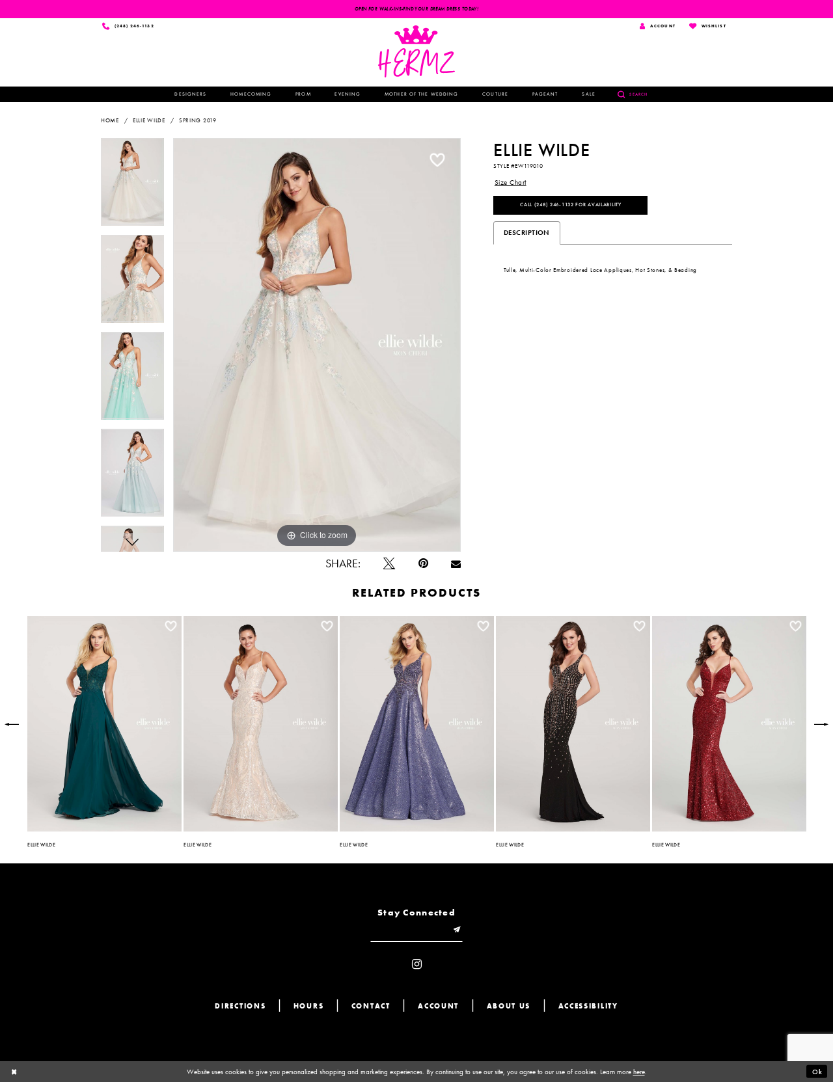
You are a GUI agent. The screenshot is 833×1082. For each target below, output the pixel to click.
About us (509, 1006)
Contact (370, 1006)
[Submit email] (457, 931)
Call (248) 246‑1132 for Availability (570, 204)
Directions (240, 1006)
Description (527, 232)
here (639, 1071)
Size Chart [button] (510, 182)
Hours (309, 1006)
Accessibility (588, 1006)
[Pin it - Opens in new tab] (423, 564)
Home (110, 120)
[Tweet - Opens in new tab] (389, 564)
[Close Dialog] (14, 1071)
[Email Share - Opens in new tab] (456, 564)
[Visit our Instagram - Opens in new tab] (417, 965)
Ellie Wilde (149, 120)
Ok (817, 1071)
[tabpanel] (132, 186)
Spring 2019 (198, 120)
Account (438, 1006)
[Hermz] (417, 51)
